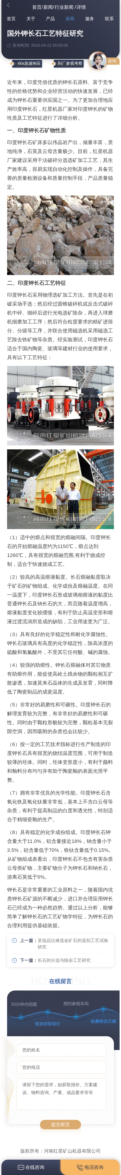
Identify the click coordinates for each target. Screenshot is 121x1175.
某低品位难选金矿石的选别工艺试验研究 (73, 943)
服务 (89, 18)
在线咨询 (34, 1167)
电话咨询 (93, 1167)
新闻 (48, 7)
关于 (30, 18)
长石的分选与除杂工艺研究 (64, 960)
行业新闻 (64, 7)
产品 (50, 18)
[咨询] (98, 61)
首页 (37, 7)
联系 (109, 18)
